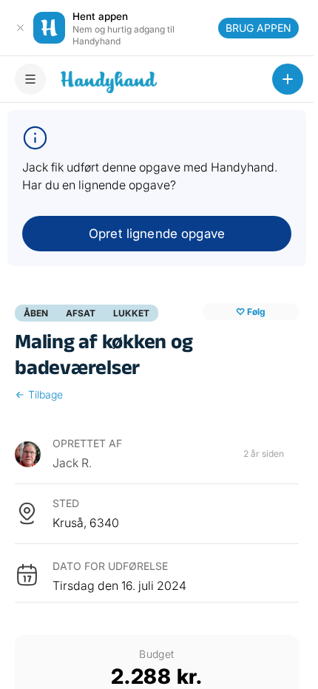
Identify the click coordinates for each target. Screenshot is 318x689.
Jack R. (72, 462)
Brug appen (258, 27)
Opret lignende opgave (157, 233)
